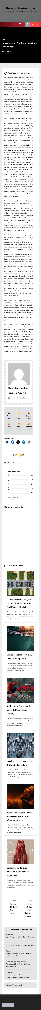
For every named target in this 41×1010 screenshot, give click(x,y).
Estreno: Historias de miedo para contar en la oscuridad (19, 955)
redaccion (10, 887)
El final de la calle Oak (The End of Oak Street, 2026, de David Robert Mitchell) (19, 603)
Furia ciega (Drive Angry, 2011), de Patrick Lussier (18, 965)
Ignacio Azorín (6, 51)
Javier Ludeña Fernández (14, 619)
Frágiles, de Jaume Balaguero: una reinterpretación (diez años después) (18, 976)
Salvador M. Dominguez (14, 777)
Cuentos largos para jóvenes (16, 962)
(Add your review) (14, 497)
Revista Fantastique (20, 8)
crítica (10, 462)
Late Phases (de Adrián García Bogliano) (20, 937)
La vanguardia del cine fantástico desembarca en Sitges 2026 (18, 872)
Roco (8, 951)
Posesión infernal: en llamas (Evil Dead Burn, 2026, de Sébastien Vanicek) (19, 816)
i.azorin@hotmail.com (19, 398)
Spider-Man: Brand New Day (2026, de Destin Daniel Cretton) (19, 710)
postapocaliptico (18, 462)
